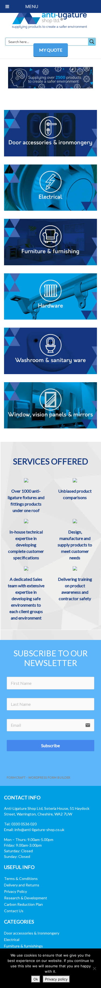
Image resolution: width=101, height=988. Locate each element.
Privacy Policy (15, 891)
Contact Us (13, 910)
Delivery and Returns (21, 885)
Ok (35, 979)
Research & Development (25, 898)
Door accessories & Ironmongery (31, 933)
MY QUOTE (50, 49)
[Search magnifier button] (92, 41)
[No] (94, 968)
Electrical (11, 939)
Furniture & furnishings (23, 946)
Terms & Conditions (21, 878)
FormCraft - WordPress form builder (39, 777)
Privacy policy (56, 979)
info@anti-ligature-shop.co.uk (39, 829)
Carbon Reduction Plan (23, 904)
